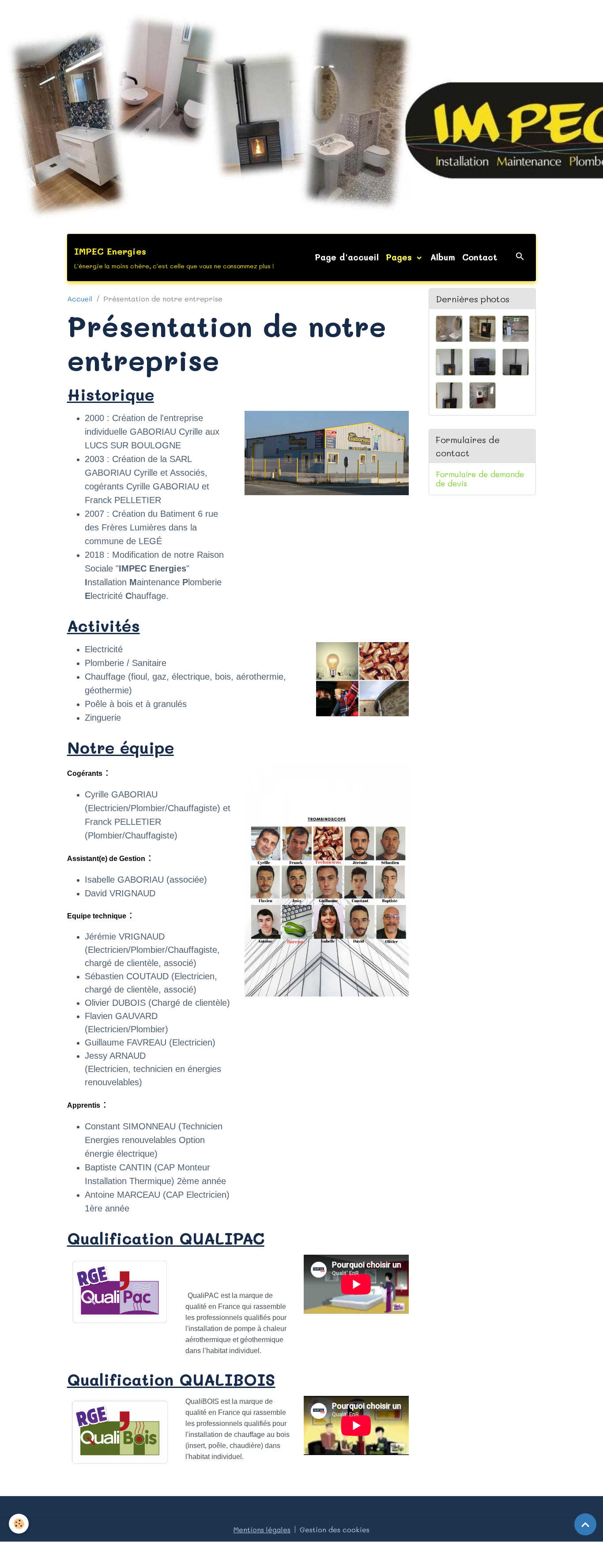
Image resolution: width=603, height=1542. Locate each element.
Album (442, 257)
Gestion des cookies (334, 1529)
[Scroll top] (585, 1524)
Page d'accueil (347, 257)
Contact (479, 257)
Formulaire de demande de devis (480, 478)
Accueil (80, 298)
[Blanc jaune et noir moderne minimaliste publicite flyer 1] (327, 879)
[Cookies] (19, 1524)
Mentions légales (262, 1529)
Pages (400, 257)
